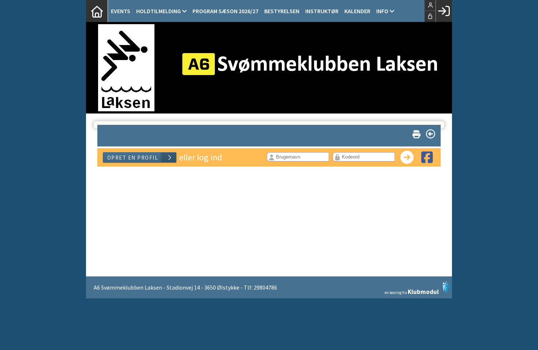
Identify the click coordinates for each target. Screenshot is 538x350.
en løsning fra (412, 291)
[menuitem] (97, 11)
